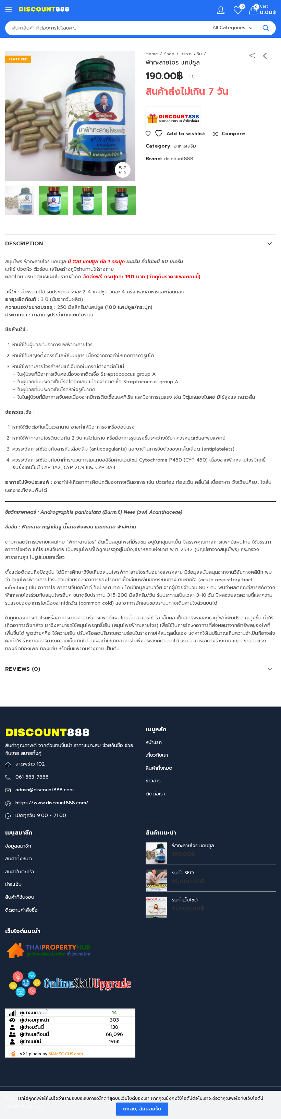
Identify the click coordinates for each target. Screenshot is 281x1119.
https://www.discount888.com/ (51, 802)
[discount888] (173, 118)
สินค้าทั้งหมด (159, 768)
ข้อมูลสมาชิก (18, 846)
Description (24, 244)
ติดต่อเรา (155, 793)
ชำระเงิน (13, 884)
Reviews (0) (22, 669)
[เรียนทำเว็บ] (70, 984)
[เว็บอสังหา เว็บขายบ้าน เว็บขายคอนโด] (48, 950)
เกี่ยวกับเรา (157, 755)
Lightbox (123, 170)
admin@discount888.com (44, 789)
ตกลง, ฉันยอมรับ (142, 1108)
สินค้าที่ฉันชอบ (19, 897)
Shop (169, 54)
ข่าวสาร (153, 780)
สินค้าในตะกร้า (19, 871)
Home (152, 54)
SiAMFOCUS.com (66, 1054)
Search (266, 28)
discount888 (178, 158)
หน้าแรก (154, 742)
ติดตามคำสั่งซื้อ (21, 910)
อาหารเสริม (191, 54)
